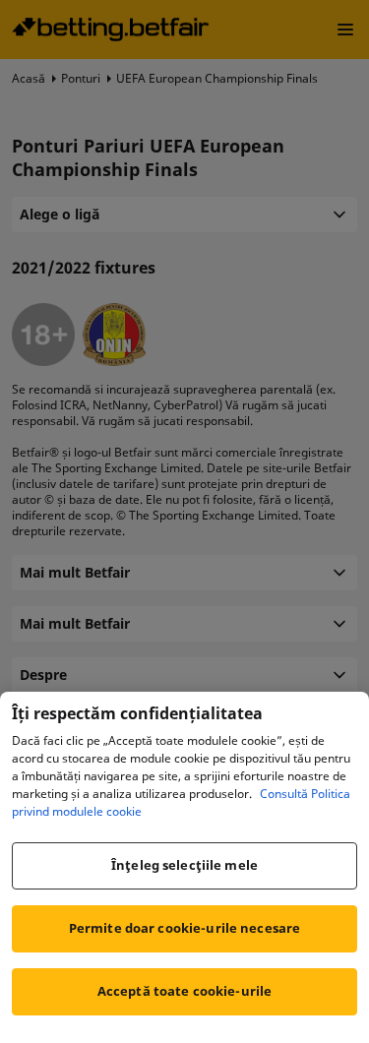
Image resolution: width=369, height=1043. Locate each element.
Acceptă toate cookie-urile (184, 991)
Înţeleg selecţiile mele (184, 865)
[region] (184, 867)
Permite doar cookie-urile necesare (184, 928)
